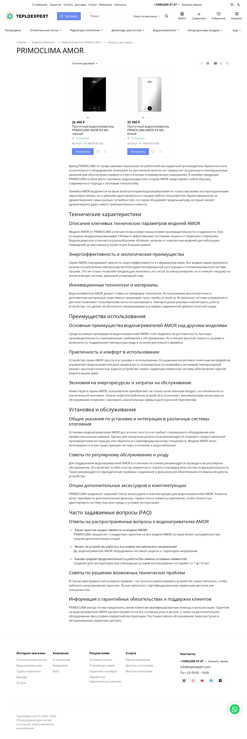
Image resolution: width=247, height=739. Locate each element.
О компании (39, 4)
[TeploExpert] (28, 16)
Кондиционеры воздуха (204, 30)
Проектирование (138, 660)
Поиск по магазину (145, 16)
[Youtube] (202, 681)
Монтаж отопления (139, 665)
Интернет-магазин (30, 653)
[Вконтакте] (184, 681)
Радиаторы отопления (85, 30)
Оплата (68, 4)
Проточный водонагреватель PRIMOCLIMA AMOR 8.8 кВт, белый (148, 130)
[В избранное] (98, 151)
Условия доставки (102, 665)
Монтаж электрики (139, 671)
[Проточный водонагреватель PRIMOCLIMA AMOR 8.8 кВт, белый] (149, 94)
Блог (56, 671)
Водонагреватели (164, 30)
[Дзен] (220, 681)
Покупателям (99, 653)
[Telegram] (211, 681)
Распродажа (13, 30)
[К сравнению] (104, 151)
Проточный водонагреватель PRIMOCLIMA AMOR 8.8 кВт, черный (93, 130)
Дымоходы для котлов (126, 30)
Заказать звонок (192, 4)
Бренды (21, 677)
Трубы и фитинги (28, 671)
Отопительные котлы (44, 30)
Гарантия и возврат (103, 671)
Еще (235, 30)
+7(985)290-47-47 (165, 4)
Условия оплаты (100, 660)
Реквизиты (105, 4)
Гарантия (55, 4)
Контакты (120, 4)
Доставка (80, 4)
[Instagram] (193, 681)
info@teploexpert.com (195, 667)
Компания (61, 653)
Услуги (92, 4)
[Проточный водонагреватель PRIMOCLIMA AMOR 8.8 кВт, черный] (94, 94)
